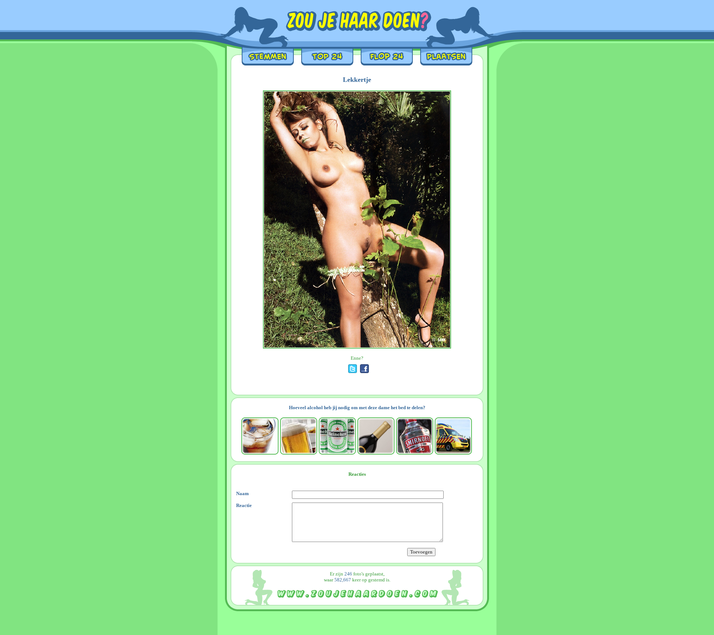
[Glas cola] (260, 436)
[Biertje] (298, 436)
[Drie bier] (337, 436)
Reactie (244, 505)
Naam (242, 493)
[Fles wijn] (376, 436)
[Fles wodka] (414, 436)
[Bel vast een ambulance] (453, 436)
